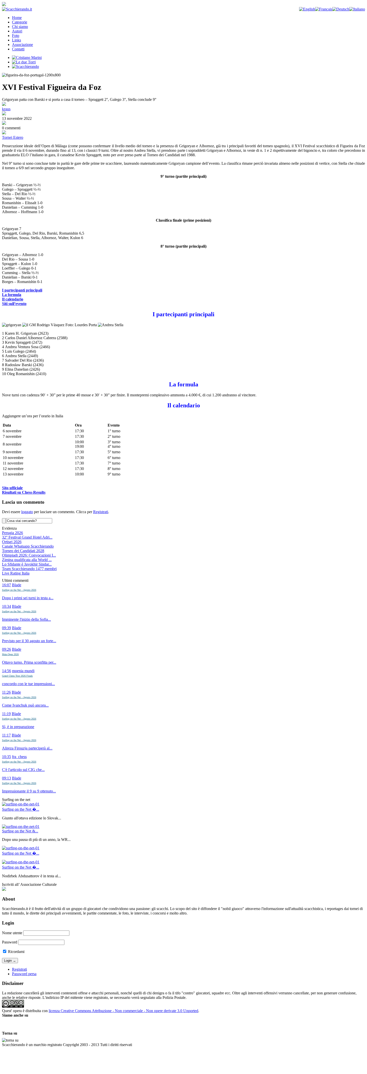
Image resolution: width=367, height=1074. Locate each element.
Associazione (22, 44)
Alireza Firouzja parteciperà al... (27, 748)
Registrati (100, 512)
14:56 (6, 671)
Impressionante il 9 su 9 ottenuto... (29, 791)
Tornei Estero (12, 137)
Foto (15, 35)
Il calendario (12, 299)
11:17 (6, 735)
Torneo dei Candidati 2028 (23, 551)
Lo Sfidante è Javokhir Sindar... (27, 564)
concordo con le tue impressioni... (28, 684)
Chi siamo (20, 26)
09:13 (6, 778)
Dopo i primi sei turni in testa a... (27, 598)
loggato (27, 512)
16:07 (6, 585)
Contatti (18, 49)
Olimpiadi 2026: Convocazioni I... (29, 555)
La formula (11, 295)
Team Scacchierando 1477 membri (29, 569)
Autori (17, 31)
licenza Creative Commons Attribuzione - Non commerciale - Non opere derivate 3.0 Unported (123, 1011)
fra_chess (19, 757)
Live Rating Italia (15, 573)
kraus (6, 109)
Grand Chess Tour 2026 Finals (17, 675)
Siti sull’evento (14, 304)
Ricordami (15, 951)
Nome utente (12, 933)
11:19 (6, 714)
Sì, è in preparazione (18, 727)
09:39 (6, 628)
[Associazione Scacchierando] (4, 889)
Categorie (19, 22)
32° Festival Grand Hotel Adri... (27, 537)
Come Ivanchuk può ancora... (25, 705)
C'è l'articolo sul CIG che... (23, 769)
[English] (307, 9)
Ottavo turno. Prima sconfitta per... (29, 662)
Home (17, 17)
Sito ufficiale (12, 488)
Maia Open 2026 (10, 654)
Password (9, 942)
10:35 (6, 757)
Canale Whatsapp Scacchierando (28, 546)
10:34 (6, 606)
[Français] (323, 9)
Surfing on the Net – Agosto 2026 (19, 590)
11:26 (6, 692)
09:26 (6, 649)
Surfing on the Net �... (20, 809)
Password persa (24, 974)
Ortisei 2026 (11, 542)
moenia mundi (23, 671)
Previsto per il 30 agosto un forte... (29, 641)
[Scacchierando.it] (17, 9)
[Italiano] (357, 9)
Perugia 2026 (12, 533)
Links (16, 40)
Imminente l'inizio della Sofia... (26, 619)
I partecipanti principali (22, 290)
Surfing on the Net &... (20, 831)
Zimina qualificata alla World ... (27, 560)
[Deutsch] (340, 9)
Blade (16, 585)
